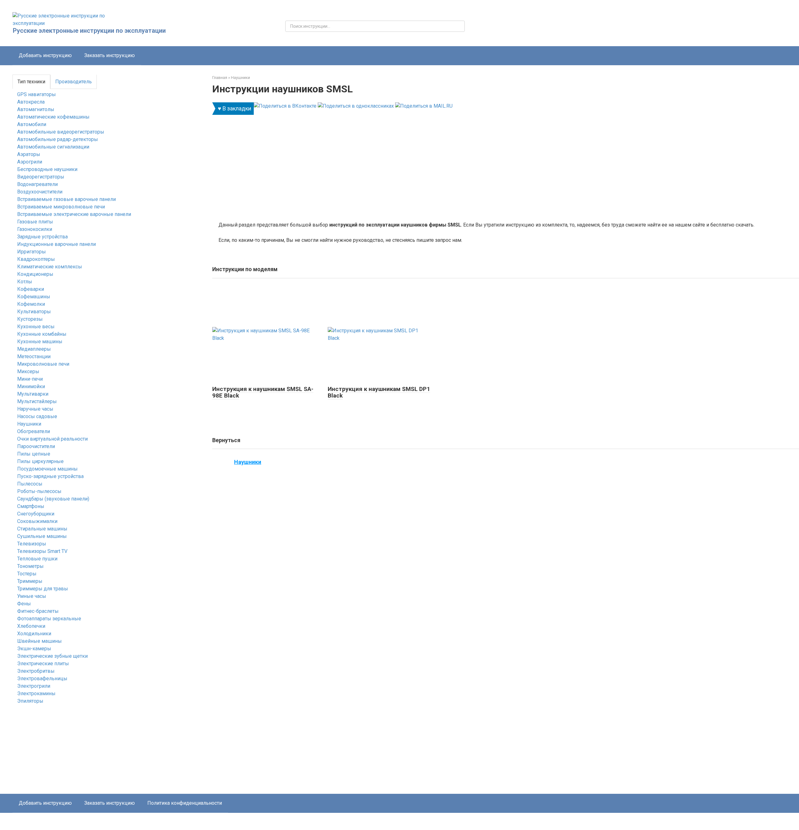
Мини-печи (30, 379)
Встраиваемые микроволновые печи (61, 207)
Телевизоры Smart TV (42, 551)
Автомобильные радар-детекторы (57, 139)
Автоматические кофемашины (53, 117)
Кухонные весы (36, 327)
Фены (24, 604)
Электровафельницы (42, 678)
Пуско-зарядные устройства (50, 476)
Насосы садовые (37, 416)
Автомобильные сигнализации (53, 147)
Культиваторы (34, 312)
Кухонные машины (39, 341)
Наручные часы (35, 409)
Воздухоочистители (39, 192)
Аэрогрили (29, 162)
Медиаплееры (34, 349)
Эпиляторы (30, 701)
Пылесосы (29, 484)
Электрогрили (33, 686)
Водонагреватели (37, 184)
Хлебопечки (31, 626)
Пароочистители (36, 446)
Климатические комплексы (49, 267)
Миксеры (28, 371)
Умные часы (31, 596)
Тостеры (27, 574)
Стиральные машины (42, 529)
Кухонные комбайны (41, 334)
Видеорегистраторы (40, 177)
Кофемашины (33, 297)
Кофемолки (31, 304)
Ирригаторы (31, 252)
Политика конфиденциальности (184, 803)
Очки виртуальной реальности (52, 439)
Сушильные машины (42, 536)
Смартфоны (30, 506)
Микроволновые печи (43, 364)
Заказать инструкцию (109, 55)
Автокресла (31, 102)
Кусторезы (30, 319)
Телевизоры (31, 544)
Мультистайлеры (37, 401)
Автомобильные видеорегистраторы (60, 132)
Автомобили (31, 124)
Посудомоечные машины (47, 469)
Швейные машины (39, 641)
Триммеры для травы (42, 589)
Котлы (24, 282)
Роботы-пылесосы (39, 491)
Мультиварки (32, 394)
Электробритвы (36, 671)
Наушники (29, 424)
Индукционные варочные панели (56, 244)
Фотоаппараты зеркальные (49, 619)
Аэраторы (28, 154)
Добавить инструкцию (45, 55)
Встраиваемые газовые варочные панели (66, 199)
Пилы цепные (33, 454)
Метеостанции (34, 356)
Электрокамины (36, 693)
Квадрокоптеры (36, 259)
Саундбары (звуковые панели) (53, 499)
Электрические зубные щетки (52, 656)
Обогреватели (33, 431)
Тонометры (30, 566)
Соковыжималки (37, 521)
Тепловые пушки (37, 559)
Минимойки (31, 386)
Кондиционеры (35, 274)
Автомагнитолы (35, 109)
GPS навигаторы (36, 94)
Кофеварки (30, 289)
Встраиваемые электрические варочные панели (74, 214)
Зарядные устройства (42, 237)
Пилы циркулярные (40, 461)
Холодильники (34, 634)
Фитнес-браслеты (38, 611)
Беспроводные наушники (47, 169)
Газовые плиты (35, 222)
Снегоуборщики (35, 514)
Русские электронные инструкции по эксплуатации (89, 30)
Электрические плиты (43, 663)
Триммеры (29, 581)
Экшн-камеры (34, 649)
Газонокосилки (34, 229)
